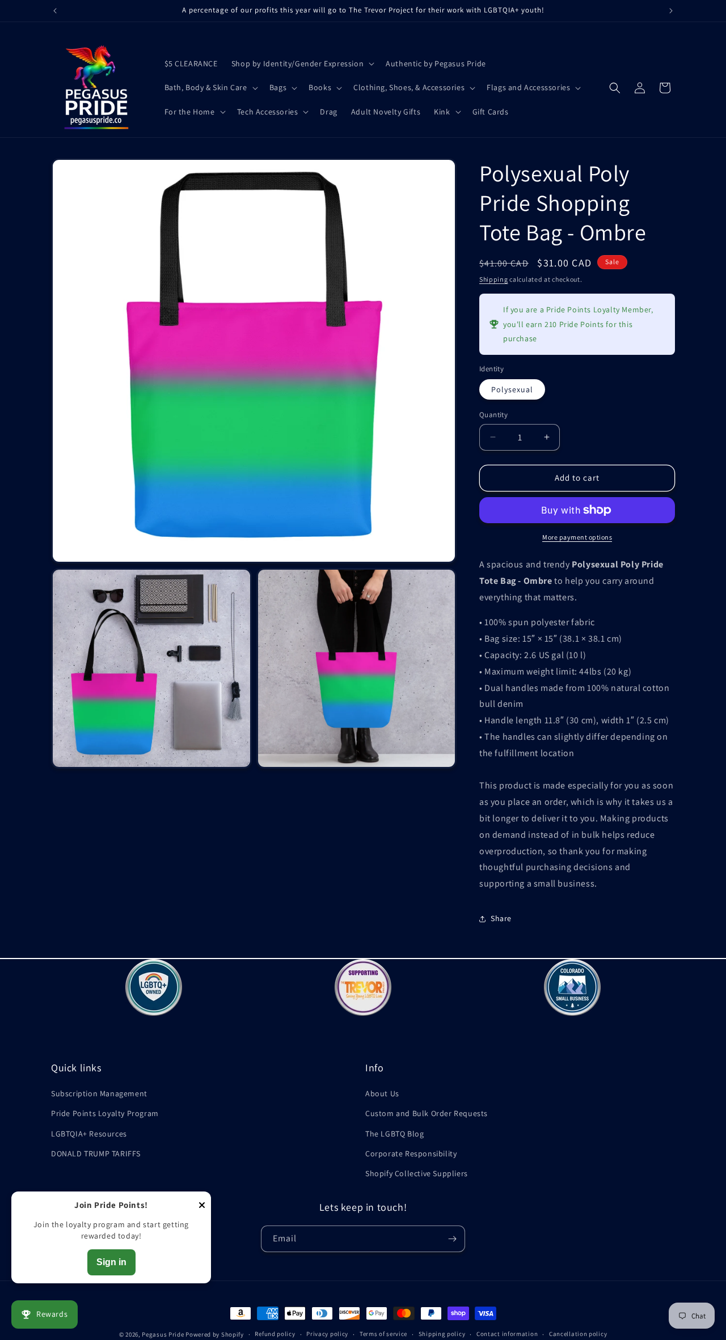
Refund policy (275, 1334)
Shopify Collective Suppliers (416, 1173)
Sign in (111, 1262)
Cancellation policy (578, 1334)
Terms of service (383, 1334)
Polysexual (512, 389)
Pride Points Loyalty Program (105, 1113)
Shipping (493, 279)
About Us (382, 1093)
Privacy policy (327, 1334)
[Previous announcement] (55, 11)
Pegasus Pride (163, 1334)
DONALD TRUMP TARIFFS (96, 1153)
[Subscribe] (452, 1238)
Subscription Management (99, 1093)
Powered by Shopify (214, 1334)
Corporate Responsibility (411, 1153)
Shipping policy (442, 1334)
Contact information (507, 1334)
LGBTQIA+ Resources (89, 1134)
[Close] (202, 1205)
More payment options (577, 537)
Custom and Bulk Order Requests (426, 1113)
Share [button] (501, 918)
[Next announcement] (671, 11)
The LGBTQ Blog (394, 1134)
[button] (302, 63)
